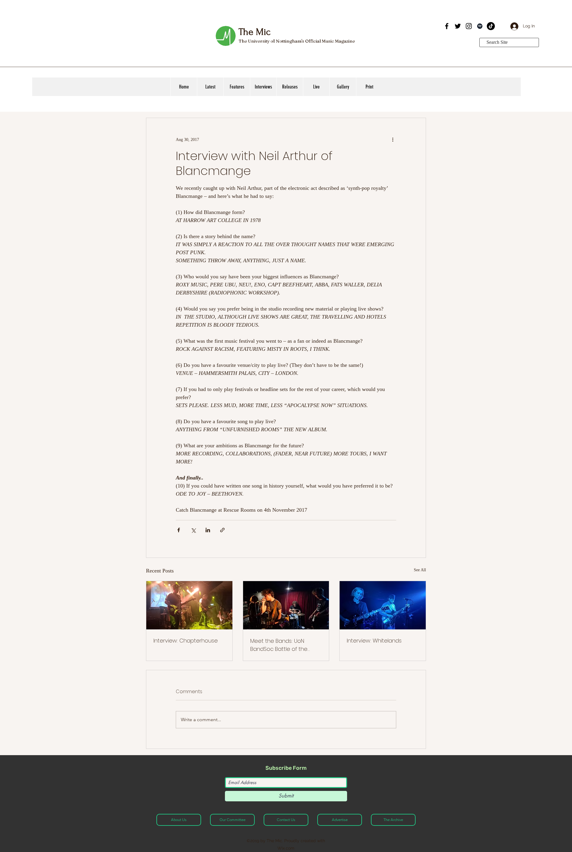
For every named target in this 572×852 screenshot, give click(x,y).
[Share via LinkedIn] (208, 530)
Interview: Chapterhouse (185, 640)
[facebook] (447, 26)
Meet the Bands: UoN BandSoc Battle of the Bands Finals (278, 645)
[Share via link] (222, 530)
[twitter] (458, 26)
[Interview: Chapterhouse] (189, 605)
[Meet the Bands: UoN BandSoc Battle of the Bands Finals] (286, 605)
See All (420, 570)
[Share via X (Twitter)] (193, 530)
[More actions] (392, 139)
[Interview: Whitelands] (383, 605)
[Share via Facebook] (178, 530)
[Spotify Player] (397, 32)
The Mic (254, 32)
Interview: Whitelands (374, 640)
